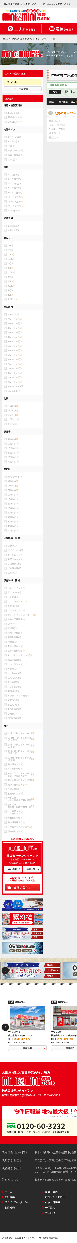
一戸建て (50, 1207)
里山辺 (59, 1160)
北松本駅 (58, 1179)
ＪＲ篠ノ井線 (42, 1168)
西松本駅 (70, 1179)
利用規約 (10, 1207)
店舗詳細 (27, 1048)
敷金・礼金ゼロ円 (55, 1197)
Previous (5, 970)
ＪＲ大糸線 (43, 1171)
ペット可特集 (52, 1202)
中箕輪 (50, 1160)
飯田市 (66, 1152)
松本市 (38, 1152)
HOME (5, 38)
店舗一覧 (31, 869)
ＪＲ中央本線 (59, 1168)
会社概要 (12, 869)
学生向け (50, 1212)
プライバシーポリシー (17, 1202)
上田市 (57, 1152)
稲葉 (73, 1160)
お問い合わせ (22, 887)
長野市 (48, 1152)
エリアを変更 (21, 89)
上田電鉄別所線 (59, 1171)
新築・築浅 (51, 1192)
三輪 (67, 1160)
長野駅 (48, 1179)
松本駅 (38, 1179)
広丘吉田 (40, 1160)
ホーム (8, 1192)
